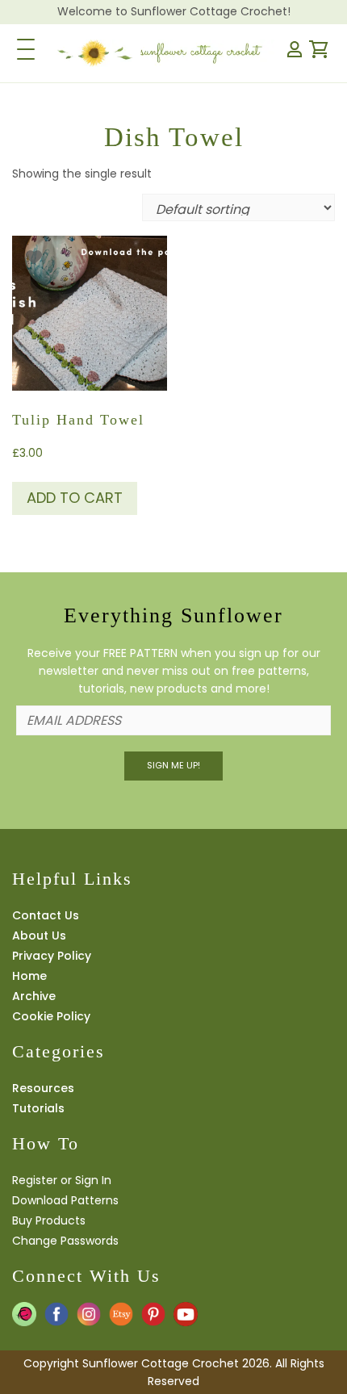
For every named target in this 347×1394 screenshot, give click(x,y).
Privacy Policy (51, 956)
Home (29, 976)
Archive (34, 996)
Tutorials (38, 1108)
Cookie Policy (51, 1016)
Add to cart (75, 498)
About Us (39, 935)
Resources (43, 1088)
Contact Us (45, 915)
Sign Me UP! (173, 765)
